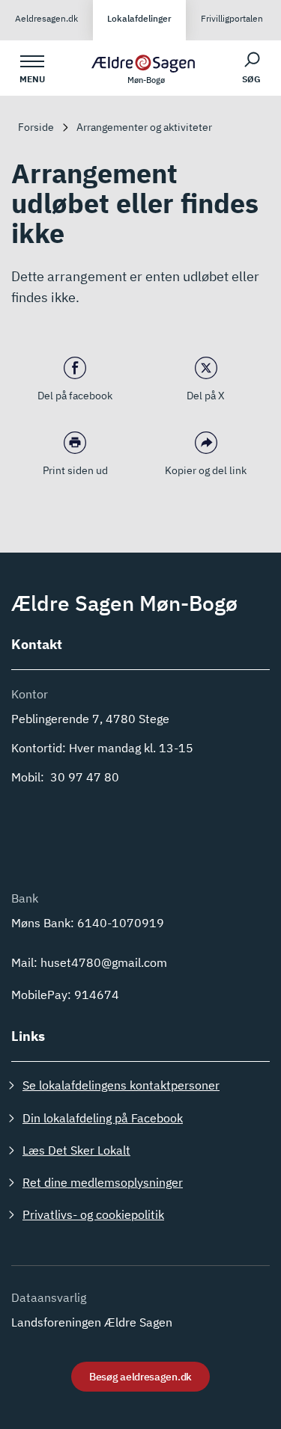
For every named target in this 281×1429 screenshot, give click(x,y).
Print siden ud (75, 470)
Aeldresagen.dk (46, 18)
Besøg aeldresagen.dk (140, 1376)
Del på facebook (74, 395)
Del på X (206, 395)
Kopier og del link (206, 470)
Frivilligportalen (232, 18)
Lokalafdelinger (139, 18)
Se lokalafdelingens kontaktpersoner (121, 1085)
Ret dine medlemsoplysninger (102, 1182)
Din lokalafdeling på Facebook (102, 1117)
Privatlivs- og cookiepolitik (93, 1214)
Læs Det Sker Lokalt (76, 1150)
